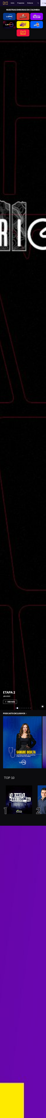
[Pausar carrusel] (43, 706)
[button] (38, 3)
